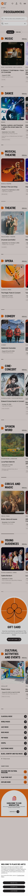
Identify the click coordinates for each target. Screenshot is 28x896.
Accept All (14, 886)
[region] (14, 878)
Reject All (14, 882)
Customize (14, 891)
